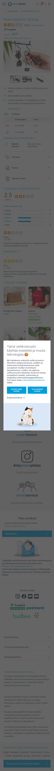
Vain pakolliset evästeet (37, 390)
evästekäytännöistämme (33, 380)
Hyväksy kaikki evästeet (16, 390)
